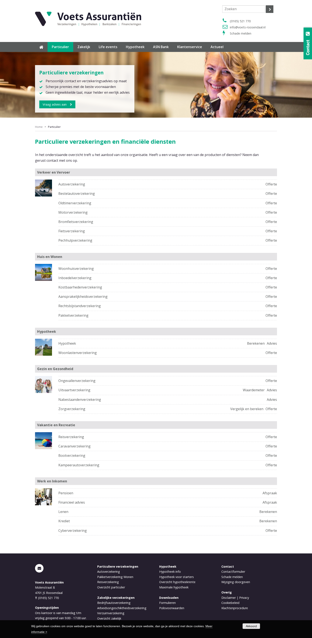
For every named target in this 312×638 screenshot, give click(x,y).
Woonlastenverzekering (77, 352)
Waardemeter (254, 390)
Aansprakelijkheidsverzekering (83, 296)
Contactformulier (233, 572)
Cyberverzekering (72, 530)
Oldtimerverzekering (74, 203)
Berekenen (256, 343)
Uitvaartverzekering (74, 390)
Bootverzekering (71, 455)
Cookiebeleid (230, 603)
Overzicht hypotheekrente (177, 582)
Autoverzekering (71, 184)
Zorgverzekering (71, 409)
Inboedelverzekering (74, 278)
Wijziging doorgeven (235, 582)
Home (39, 127)
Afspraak (270, 493)
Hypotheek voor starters (176, 577)
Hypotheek (67, 343)
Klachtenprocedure (234, 608)
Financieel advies (71, 502)
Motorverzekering (73, 212)
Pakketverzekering (73, 315)
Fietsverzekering (71, 231)
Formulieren (167, 603)
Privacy (244, 598)
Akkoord (251, 626)
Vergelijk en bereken (246, 409)
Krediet (64, 521)
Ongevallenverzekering (77, 380)
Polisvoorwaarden (171, 608)
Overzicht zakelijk (109, 618)
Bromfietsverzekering (75, 221)
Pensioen (65, 493)
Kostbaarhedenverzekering (80, 287)
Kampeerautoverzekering (78, 465)
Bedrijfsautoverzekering (114, 603)
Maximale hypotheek (173, 587)
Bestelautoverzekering (76, 193)
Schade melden (240, 33)
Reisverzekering (71, 437)
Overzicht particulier (111, 587)
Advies (272, 343)
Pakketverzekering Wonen (115, 577)
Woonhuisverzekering (76, 268)
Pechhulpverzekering (75, 240)
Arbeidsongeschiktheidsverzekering (121, 608)
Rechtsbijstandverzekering (79, 306)
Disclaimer (228, 598)
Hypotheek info (170, 572)
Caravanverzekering (74, 446)
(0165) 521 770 (240, 21)
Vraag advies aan (55, 104)
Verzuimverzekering (110, 613)
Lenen (63, 511)
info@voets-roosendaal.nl (248, 27)
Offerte (271, 184)
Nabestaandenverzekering (79, 399)
